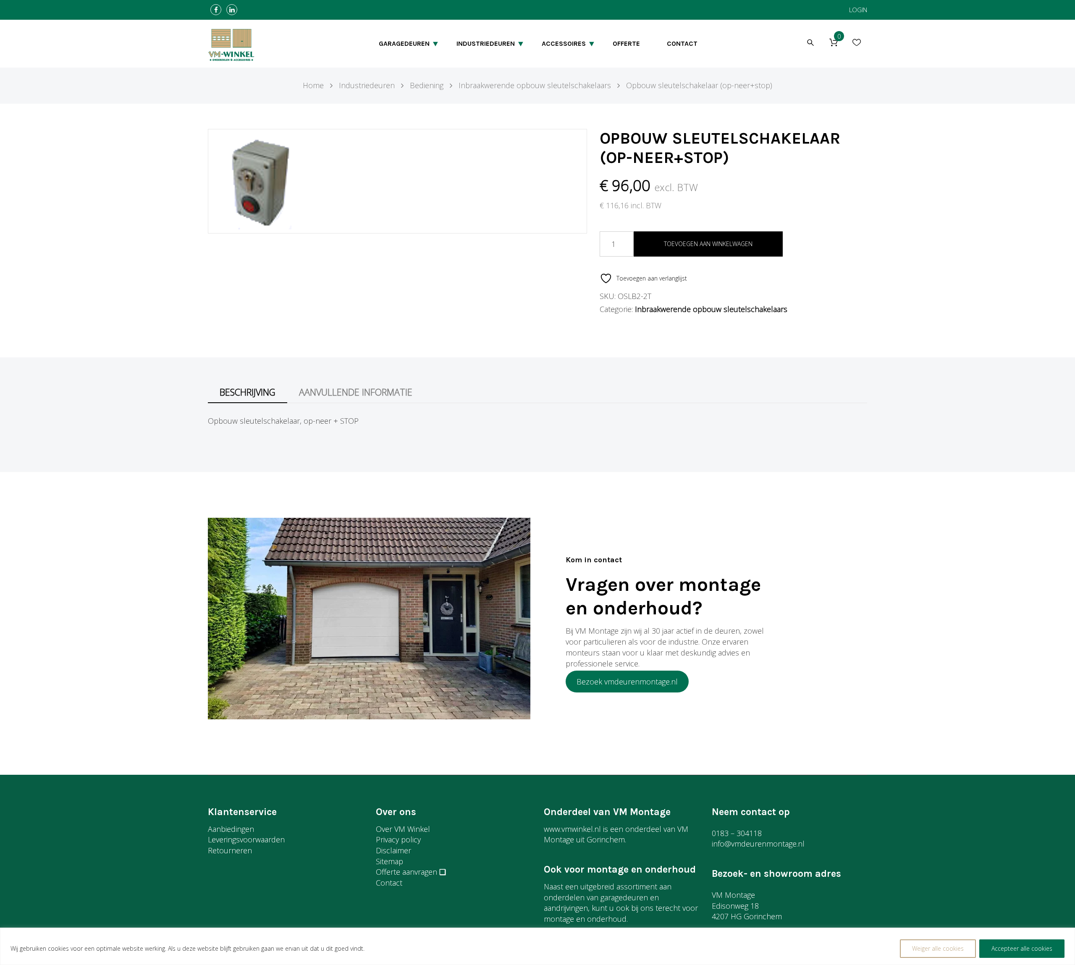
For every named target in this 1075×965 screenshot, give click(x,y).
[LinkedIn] (232, 10)
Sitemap (389, 861)
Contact (389, 883)
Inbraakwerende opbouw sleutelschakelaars (711, 309)
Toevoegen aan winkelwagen (708, 244)
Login (858, 9)
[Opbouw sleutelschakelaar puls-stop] (259, 180)
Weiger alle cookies (938, 948)
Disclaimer (393, 850)
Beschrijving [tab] (247, 392)
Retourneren (230, 850)
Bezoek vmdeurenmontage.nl (627, 682)
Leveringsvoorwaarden (246, 839)
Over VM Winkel (403, 829)
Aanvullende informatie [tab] (355, 392)
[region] (537, 946)
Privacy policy (398, 839)
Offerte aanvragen (406, 872)
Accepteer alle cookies (1021, 948)
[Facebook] (216, 10)
